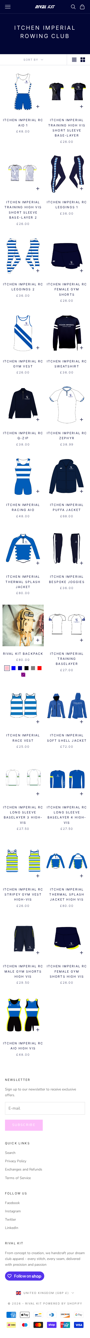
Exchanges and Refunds (23, 1169)
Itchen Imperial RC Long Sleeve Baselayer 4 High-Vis (67, 815)
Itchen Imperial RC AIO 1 (23, 122)
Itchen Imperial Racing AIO (23, 507)
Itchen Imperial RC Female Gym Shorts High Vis (67, 971)
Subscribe (24, 1125)
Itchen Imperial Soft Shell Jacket (67, 737)
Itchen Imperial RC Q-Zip (23, 435)
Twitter (10, 1219)
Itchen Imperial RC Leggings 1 (67, 204)
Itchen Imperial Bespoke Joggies (66, 579)
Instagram (13, 1211)
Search (10, 1152)
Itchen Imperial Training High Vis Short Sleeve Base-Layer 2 (23, 209)
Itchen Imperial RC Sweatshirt (67, 363)
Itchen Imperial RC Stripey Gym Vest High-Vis (23, 894)
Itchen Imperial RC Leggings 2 (23, 286)
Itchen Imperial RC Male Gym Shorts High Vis (23, 971)
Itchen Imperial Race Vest (23, 737)
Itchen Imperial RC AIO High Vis (23, 1045)
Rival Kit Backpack (23, 654)
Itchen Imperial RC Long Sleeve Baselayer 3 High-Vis (23, 815)
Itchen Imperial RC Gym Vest (23, 363)
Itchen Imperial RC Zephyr (67, 435)
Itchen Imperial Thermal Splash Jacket (23, 582)
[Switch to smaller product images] (82, 59)
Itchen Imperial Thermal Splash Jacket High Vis (66, 894)
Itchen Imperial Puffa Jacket (67, 507)
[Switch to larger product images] (74, 59)
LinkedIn (11, 1227)
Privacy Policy (15, 1161)
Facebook (12, 1202)
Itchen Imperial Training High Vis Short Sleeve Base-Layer (67, 127)
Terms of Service (18, 1178)
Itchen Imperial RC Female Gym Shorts (67, 289)
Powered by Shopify (62, 1303)
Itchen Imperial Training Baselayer (67, 659)
